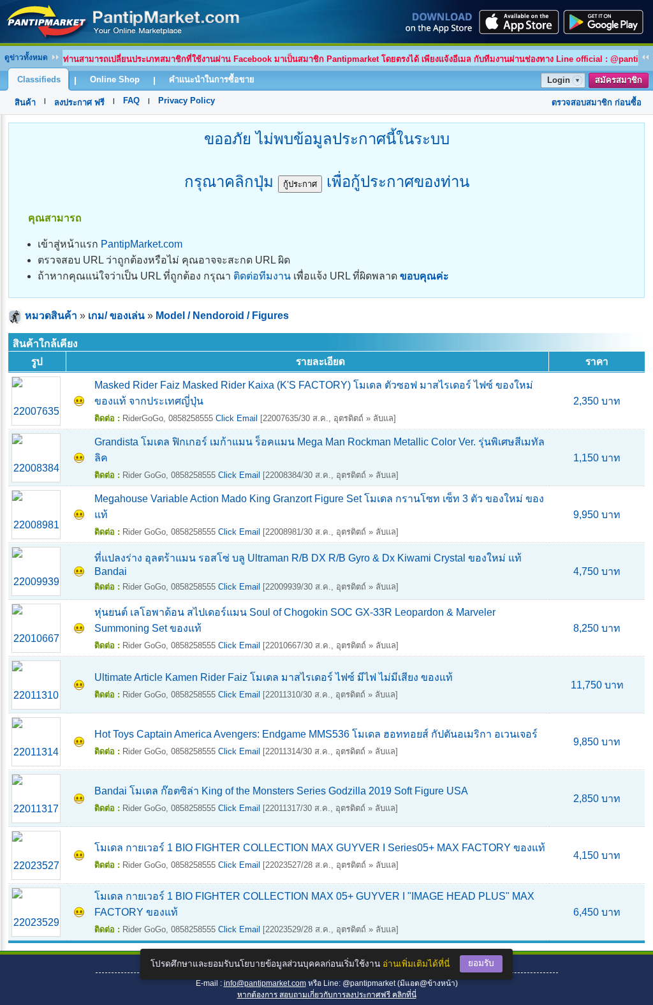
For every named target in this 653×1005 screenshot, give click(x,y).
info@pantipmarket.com (265, 983)
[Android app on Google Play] (607, 21)
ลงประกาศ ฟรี (79, 102)
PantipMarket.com (141, 244)
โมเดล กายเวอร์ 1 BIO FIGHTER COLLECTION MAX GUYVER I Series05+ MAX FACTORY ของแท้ (319, 847)
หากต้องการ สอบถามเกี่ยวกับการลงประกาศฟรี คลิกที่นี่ (326, 994)
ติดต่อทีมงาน (262, 276)
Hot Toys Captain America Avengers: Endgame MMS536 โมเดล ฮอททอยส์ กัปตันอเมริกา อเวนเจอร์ (316, 734)
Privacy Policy (186, 100)
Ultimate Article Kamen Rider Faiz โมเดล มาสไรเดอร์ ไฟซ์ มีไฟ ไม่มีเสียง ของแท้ (273, 677)
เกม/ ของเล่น (116, 315)
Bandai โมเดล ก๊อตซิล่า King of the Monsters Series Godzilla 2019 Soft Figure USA (281, 790)
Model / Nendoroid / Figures (222, 315)
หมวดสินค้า (51, 315)
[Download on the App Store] (517, 21)
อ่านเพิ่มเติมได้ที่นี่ (416, 964)
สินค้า (25, 102)
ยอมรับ (481, 963)
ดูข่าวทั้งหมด (26, 57)
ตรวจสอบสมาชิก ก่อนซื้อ (597, 102)
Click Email (237, 418)
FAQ (131, 100)
